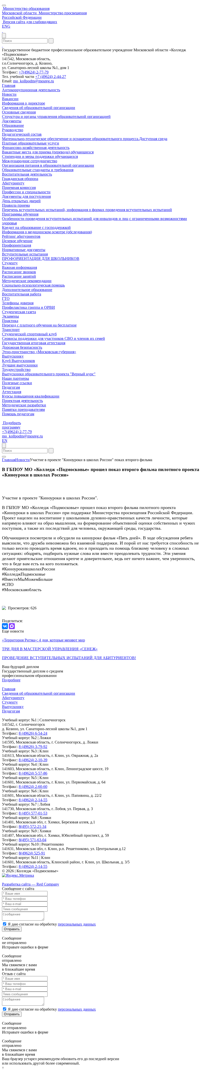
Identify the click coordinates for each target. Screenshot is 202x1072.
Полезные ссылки (17, 383)
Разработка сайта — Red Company (30, 884)
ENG (6, 26)
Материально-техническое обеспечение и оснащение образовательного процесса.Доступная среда (84, 139)
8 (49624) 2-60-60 (33, 786)
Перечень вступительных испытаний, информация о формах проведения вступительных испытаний (87, 210)
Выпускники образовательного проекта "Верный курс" (49, 374)
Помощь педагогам (18, 414)
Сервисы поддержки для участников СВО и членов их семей (53, 338)
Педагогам (11, 387)
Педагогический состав (22, 134)
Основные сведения (19, 112)
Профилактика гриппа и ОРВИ (28, 307)
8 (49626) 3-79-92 (33, 747)
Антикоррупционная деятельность (31, 90)
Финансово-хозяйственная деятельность (35, 147)
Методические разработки (24, 405)
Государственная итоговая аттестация (33, 343)
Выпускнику (13, 356)
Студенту (10, 263)
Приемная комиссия (19, 187)
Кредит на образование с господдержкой (36, 227)
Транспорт (11, 329)
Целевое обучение (17, 241)
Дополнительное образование (27, 290)
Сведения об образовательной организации (38, 108)
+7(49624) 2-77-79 (34, 72)
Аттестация (11, 392)
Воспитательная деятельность (27, 174)
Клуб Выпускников (18, 361)
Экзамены (10, 316)
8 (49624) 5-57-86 (33, 773)
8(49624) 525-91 (32, 853)
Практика (10, 321)
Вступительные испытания (25, 254)
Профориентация (16, 245)
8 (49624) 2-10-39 (33, 760)
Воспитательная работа (21, 294)
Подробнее (11, 680)
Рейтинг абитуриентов (21, 236)
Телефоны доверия (18, 303)
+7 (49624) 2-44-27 (50, 76)
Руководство (12, 130)
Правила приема (16, 205)
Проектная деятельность (22, 401)
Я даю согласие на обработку (52, 924)
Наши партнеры (15, 378)
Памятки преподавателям (23, 409)
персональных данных (77, 924)
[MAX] (12, 626)
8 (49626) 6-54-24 (33, 733)
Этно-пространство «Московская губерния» (39, 352)
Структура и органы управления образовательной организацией (56, 116)
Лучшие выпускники (20, 365)
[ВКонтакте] (5, 626)
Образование (13, 125)
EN (4, 440)
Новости (9, 94)
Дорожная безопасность (22, 347)
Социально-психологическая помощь (33, 285)
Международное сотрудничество (29, 161)
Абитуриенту (13, 183)
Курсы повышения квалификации (30, 396)
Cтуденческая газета (19, 312)
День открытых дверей (21, 201)
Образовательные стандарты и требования (37, 170)
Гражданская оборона (20, 179)
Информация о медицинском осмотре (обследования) (47, 232)
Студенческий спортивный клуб (29, 334)
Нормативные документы (23, 250)
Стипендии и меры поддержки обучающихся (40, 156)
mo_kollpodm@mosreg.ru (33, 81)
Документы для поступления (26, 196)
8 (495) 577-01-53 (33, 813)
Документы (11, 121)
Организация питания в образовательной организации (48, 165)
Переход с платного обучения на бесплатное (39, 325)
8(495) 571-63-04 (32, 840)
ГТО (6, 298)
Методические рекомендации (26, 281)
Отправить (12, 929)
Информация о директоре (23, 103)
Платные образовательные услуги (30, 143)
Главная (8, 85)
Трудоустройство (16, 369)
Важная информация (19, 267)
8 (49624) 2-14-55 (33, 800)
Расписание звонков (19, 272)
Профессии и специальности (26, 192)
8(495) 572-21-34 (32, 826)
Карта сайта (12, 880)
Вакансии (10, 99)
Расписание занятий (19, 276)
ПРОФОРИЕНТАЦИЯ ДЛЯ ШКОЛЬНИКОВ (40, 258)
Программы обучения (20, 214)
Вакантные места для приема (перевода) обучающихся (48, 152)
